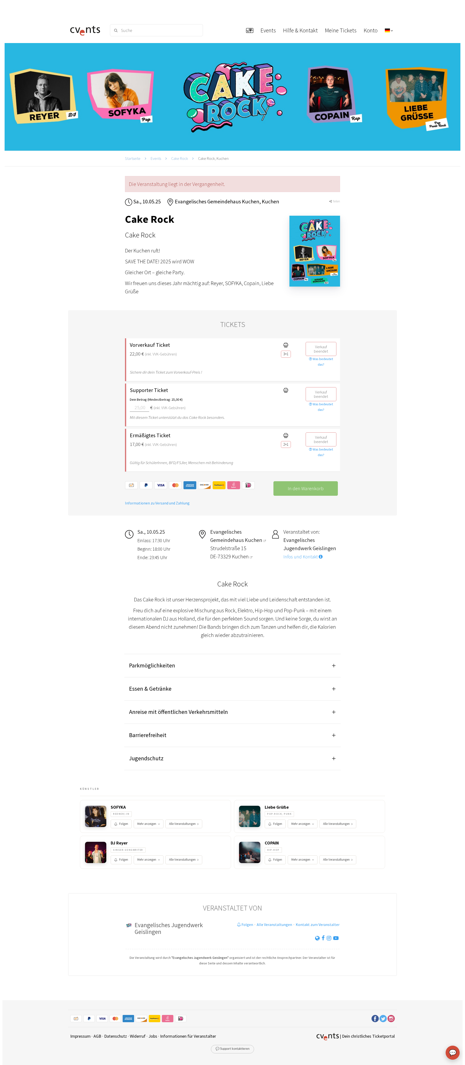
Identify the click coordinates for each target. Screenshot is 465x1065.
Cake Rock (179, 158)
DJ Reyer (119, 843)
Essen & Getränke (150, 688)
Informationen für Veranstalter (188, 1036)
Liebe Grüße (277, 807)
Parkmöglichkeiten (152, 665)
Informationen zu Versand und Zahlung (157, 503)
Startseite (132, 158)
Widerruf (138, 1036)
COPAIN (272, 843)
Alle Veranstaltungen (182, 824)
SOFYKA (118, 807)
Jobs (152, 1036)
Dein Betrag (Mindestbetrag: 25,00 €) (156, 399)
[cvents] (86, 30)
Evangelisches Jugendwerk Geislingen (169, 928)
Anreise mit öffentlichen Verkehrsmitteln (178, 712)
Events (156, 158)
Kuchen (241, 556)
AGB (97, 1036)
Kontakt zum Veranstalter (318, 924)
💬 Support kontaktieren (232, 1048)
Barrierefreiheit (147, 735)
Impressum (80, 1036)
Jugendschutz (146, 758)
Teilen (336, 201)
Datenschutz (115, 1036)
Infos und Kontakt (301, 557)
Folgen (123, 824)
